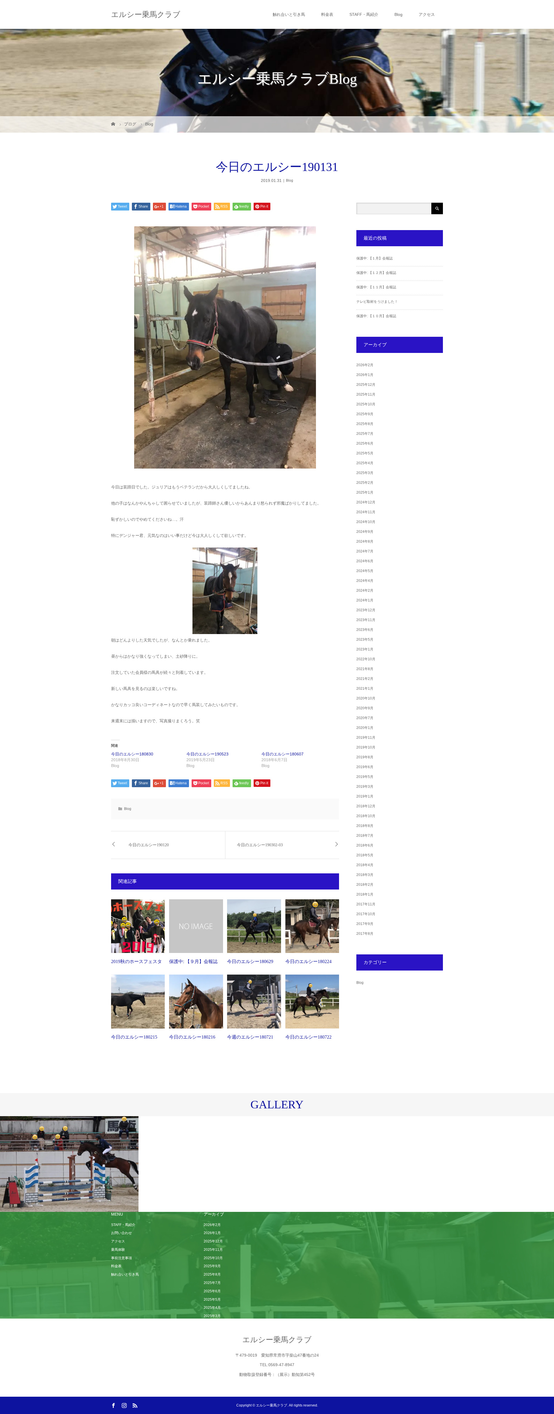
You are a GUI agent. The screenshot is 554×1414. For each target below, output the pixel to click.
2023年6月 (364, 630)
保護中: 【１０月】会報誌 (376, 316)
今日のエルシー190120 (148, 845)
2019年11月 (365, 738)
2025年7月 (364, 434)
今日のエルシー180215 (134, 1037)
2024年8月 (364, 541)
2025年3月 (364, 473)
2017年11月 (365, 904)
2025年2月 (364, 483)
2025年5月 (364, 453)
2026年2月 (364, 365)
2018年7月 (364, 836)
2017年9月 (364, 924)
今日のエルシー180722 (308, 1037)
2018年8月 (364, 826)
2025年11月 (365, 394)
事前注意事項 (121, 1258)
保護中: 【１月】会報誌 (374, 258)
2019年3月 (364, 787)
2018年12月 (365, 806)
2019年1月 (364, 796)
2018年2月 (364, 885)
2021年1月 (364, 689)
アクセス (427, 14)
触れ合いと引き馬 (289, 14)
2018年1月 (364, 894)
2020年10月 (365, 698)
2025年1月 (364, 492)
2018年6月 (364, 845)
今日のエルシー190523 (207, 754)
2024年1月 (364, 600)
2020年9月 (364, 708)
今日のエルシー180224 (308, 961)
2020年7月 (364, 718)
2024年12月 (365, 502)
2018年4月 (364, 865)
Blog (398, 14)
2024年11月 (365, 512)
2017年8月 (364, 934)
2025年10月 (365, 404)
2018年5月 (364, 855)
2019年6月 (364, 767)
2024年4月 (364, 581)
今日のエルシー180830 (132, 754)
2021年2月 (364, 679)
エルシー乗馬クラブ (145, 14)
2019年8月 (364, 757)
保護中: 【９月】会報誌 (193, 961)
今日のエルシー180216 (192, 1037)
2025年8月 (364, 424)
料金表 (327, 14)
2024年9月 (364, 532)
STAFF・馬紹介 (363, 14)
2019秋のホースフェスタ (136, 961)
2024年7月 (364, 551)
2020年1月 (364, 728)
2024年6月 (364, 561)
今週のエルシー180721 (250, 1037)
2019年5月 (364, 777)
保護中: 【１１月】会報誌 (376, 287)
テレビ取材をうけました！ (377, 302)
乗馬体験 (118, 1250)
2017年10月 (365, 914)
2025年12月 (365, 385)
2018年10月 (365, 816)
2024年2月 (364, 590)
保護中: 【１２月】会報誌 (376, 273)
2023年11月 (365, 620)
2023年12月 (365, 610)
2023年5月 (364, 640)
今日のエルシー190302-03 (260, 845)
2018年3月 (364, 875)
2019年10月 (365, 747)
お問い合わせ (121, 1233)
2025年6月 (364, 443)
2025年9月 (364, 414)
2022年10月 (365, 659)
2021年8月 (364, 669)
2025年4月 (364, 463)
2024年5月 (364, 571)
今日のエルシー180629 (250, 961)
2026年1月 (364, 375)
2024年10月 (365, 522)
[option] (69, 1164)
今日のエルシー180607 (282, 754)
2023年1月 (364, 649)
